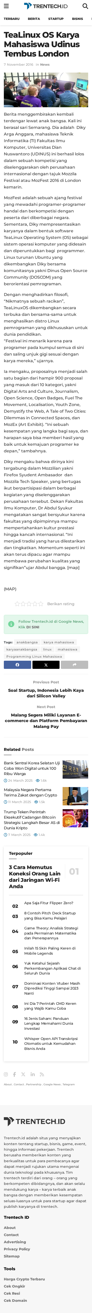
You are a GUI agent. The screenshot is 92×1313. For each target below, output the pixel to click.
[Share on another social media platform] (74, 665)
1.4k (41, 835)
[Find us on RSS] (42, 1075)
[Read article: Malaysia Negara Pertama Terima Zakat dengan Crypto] (75, 796)
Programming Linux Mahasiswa (34, 656)
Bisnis (77, 19)
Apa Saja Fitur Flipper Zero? (48, 903)
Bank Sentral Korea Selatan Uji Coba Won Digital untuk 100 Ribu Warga (32, 768)
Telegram (69, 1084)
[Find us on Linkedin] (33, 1075)
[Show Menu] (6, 6)
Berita (34, 19)
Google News (52, 1084)
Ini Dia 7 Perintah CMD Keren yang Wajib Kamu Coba (50, 1006)
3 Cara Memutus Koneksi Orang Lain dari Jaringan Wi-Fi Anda (35, 876)
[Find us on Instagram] (6, 1075)
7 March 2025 (18, 835)
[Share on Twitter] (46, 665)
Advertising (15, 1242)
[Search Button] (85, 6)
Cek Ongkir (14, 1286)
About (8, 1084)
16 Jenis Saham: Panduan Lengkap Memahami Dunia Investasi (48, 1023)
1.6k (43, 780)
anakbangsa (27, 642)
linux (47, 649)
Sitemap (12, 1256)
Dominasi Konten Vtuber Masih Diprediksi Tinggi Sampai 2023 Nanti (52, 988)
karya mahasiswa (59, 642)
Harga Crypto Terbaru (24, 1279)
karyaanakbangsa (21, 649)
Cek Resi (12, 1293)
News (45, 64)
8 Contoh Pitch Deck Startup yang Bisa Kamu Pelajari (50, 916)
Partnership (33, 1084)
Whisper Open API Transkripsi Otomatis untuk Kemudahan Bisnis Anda (51, 1043)
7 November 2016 (18, 64)
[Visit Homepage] (46, 6)
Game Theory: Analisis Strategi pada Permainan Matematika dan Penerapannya (51, 933)
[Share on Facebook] (17, 665)
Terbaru (11, 19)
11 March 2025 (19, 802)
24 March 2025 (19, 780)
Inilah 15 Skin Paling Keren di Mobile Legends (50, 951)
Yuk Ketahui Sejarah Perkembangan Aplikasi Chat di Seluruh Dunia (52, 968)
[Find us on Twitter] (23, 1075)
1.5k (41, 802)
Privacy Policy (17, 1249)
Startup (56, 19)
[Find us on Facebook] (14, 1075)
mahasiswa (67, 649)
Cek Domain (15, 1300)
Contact (19, 1084)
